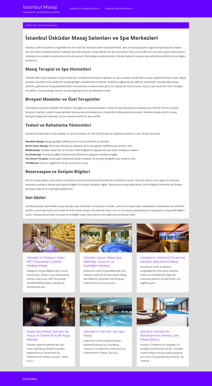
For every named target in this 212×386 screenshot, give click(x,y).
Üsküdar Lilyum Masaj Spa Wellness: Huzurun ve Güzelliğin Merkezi (102, 261)
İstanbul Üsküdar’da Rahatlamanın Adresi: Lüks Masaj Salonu (159, 335)
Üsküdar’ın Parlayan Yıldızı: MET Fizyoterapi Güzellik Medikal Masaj (46, 261)
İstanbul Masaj (40, 7)
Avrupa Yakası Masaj (118, 8)
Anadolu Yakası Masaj (84, 8)
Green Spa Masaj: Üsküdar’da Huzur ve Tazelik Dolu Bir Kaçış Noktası (48, 335)
